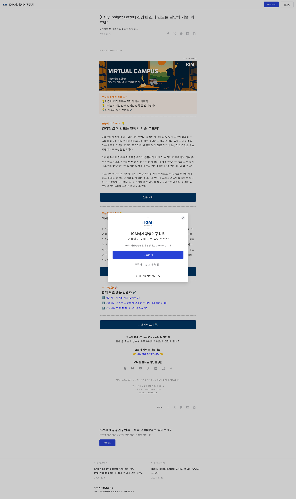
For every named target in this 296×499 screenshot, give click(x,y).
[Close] (183, 218)
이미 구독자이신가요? (148, 275)
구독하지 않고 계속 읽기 (148, 264)
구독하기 (148, 254)
